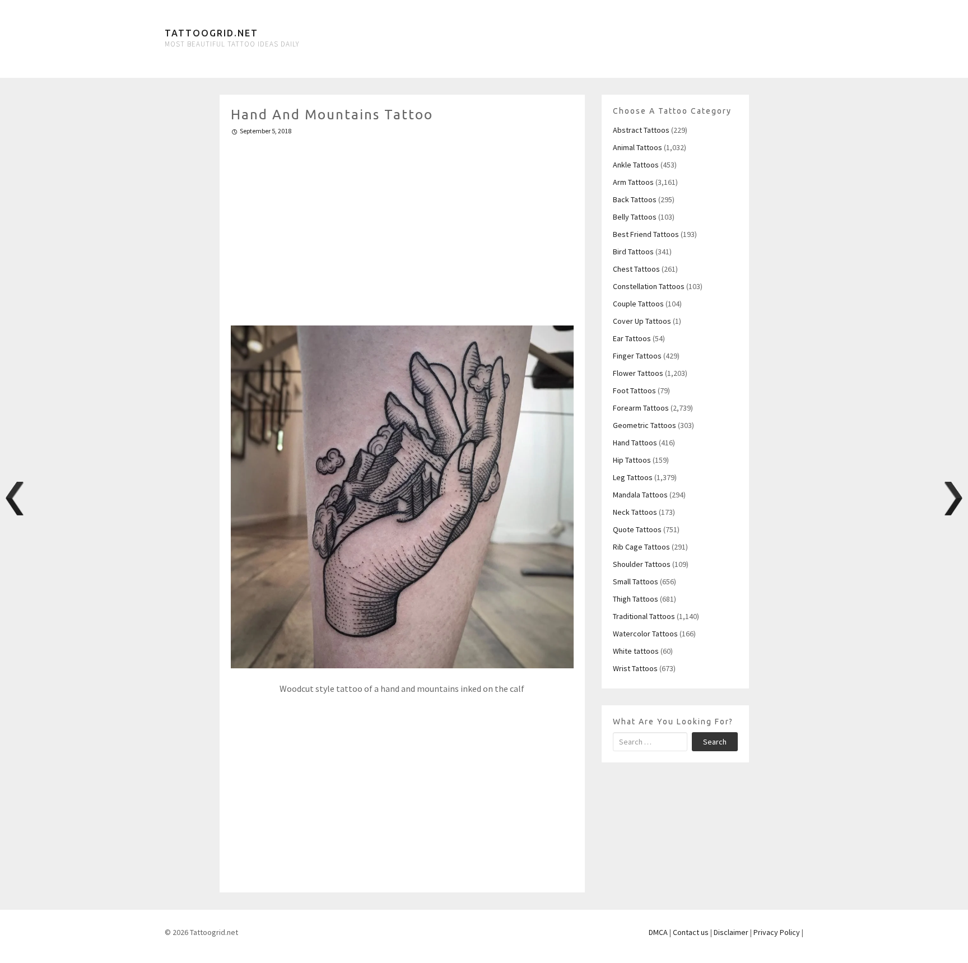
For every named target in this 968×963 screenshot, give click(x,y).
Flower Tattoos (638, 373)
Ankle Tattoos (636, 165)
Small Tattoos (635, 581)
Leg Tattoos (633, 477)
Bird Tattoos (633, 251)
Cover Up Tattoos (642, 321)
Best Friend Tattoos (646, 234)
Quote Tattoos (637, 529)
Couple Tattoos (638, 304)
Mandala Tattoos (640, 495)
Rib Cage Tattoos (641, 547)
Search (715, 742)
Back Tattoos (635, 199)
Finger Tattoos (637, 356)
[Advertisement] (402, 225)
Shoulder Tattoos (642, 564)
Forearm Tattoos (641, 408)
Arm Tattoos (633, 182)
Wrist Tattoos (635, 668)
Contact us (691, 932)
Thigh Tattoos (635, 599)
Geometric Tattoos (644, 425)
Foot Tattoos (634, 390)
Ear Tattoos (632, 338)
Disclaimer (731, 932)
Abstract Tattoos (641, 130)
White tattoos (636, 651)
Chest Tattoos (636, 269)
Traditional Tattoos (644, 616)
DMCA (658, 932)
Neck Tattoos (635, 512)
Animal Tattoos (637, 147)
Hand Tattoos (635, 443)
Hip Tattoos (632, 460)
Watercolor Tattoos (645, 634)
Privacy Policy (776, 932)
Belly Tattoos (635, 217)
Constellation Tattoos (649, 286)
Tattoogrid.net (211, 33)
